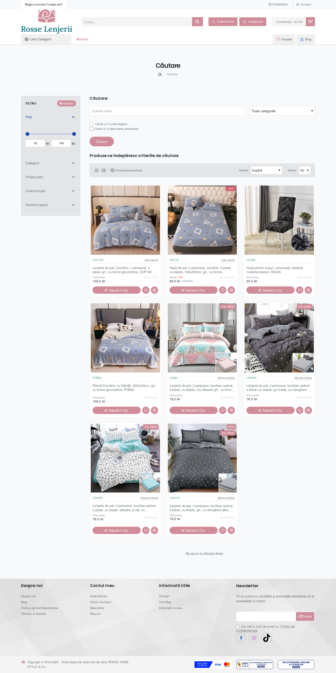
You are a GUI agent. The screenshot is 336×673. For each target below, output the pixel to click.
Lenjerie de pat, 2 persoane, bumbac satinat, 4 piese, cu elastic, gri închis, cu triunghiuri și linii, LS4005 (278, 387)
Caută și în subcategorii (110, 124)
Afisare (292, 170)
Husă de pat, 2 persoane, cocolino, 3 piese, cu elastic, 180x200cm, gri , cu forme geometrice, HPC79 (201, 270)
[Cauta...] (197, 21)
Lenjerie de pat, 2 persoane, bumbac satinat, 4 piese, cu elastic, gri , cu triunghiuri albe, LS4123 (202, 508)
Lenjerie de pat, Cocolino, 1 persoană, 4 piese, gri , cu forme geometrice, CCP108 (122, 270)
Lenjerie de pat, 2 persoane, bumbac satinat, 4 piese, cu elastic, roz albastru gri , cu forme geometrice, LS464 (202, 387)
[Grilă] (96, 170)
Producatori (34, 176)
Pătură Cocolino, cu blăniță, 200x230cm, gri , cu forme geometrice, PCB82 (125, 387)
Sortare (243, 170)
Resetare (68, 103)
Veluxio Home (303, 378)
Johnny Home (226, 378)
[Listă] (103, 170)
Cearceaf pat (35, 190)
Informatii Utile (174, 585)
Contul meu (102, 585)
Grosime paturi (37, 204)
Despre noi (32, 585)
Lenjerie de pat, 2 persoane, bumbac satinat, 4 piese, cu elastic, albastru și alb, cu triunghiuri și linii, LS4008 (125, 507)
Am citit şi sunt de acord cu (265, 628)
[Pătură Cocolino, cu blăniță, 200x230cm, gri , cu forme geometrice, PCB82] (125, 337)
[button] (117, 290)
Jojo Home (151, 260)
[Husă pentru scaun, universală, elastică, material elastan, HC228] (279, 220)
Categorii (32, 162)
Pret (29, 116)
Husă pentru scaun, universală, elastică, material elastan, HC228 (274, 270)
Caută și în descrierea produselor (116, 128)
